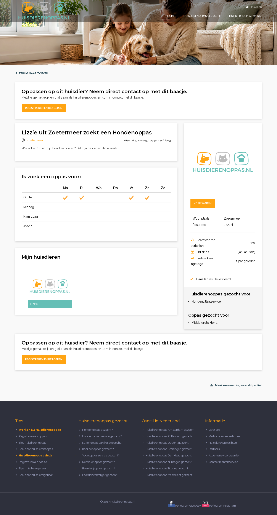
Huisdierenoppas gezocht (202, 16)
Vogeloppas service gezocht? (100, 455)
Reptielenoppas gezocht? (98, 462)
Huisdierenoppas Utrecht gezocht (166, 442)
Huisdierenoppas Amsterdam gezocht (169, 429)
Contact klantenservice (223, 462)
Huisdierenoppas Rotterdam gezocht (169, 436)
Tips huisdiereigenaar (32, 468)
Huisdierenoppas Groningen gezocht (168, 449)
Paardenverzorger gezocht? (100, 475)
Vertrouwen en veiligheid (225, 436)
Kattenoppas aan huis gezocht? (102, 442)
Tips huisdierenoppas (32, 442)
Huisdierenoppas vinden (36, 455)
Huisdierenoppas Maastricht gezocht (168, 475)
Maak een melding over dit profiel (238, 385)
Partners (214, 449)
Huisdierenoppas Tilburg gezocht (166, 468)
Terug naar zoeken (32, 73)
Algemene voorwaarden (224, 455)
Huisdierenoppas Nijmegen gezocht (168, 462)
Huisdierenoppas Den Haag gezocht (168, 455)
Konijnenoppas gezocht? (98, 449)
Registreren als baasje (33, 462)
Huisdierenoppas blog (223, 442)
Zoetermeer (34, 140)
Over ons (214, 429)
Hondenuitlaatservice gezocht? (102, 436)
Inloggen (256, 6)
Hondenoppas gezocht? (97, 429)
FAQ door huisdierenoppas (36, 449)
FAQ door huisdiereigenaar (36, 475)
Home (171, 16)
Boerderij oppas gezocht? (98, 468)
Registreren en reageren (43, 108)
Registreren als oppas (33, 436)
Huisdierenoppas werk (245, 16)
